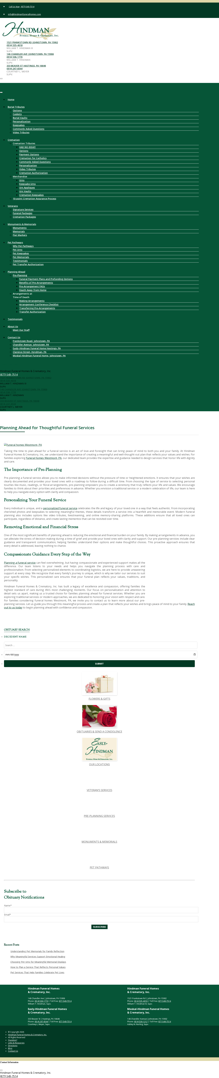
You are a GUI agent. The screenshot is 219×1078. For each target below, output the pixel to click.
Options (17, 110)
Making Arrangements (31, 300)
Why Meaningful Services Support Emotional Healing (37, 956)
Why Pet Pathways (23, 245)
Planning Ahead (16, 271)
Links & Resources (16, 1043)
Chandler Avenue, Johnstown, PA (31, 344)
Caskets (17, 114)
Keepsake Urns (27, 183)
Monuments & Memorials (22, 224)
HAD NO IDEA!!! (27, 147)
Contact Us (14, 337)
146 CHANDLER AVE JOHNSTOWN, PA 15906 (30, 54)
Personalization (21, 121)
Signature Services (23, 209)
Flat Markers (20, 235)
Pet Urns (17, 249)
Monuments (19, 227)
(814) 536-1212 (140, 1021)
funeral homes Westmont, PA (43, 458)
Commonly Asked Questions (28, 128)
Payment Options (29, 154)
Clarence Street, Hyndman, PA (29, 351)
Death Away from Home (32, 290)
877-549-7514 (65, 1001)
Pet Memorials (21, 257)
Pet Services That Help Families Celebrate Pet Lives (37, 972)
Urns (21, 180)
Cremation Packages (24, 216)
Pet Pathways (15, 242)
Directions (12, 1045)
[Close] (1, 92)
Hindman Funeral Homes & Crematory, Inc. (27, 1034)
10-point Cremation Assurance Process (34, 198)
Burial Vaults (20, 117)
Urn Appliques (27, 187)
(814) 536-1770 (14, 56)
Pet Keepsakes (21, 253)
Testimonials (20, 260)
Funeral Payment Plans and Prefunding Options (46, 278)
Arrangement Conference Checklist (39, 304)
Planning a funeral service (20, 562)
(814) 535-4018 (14, 45)
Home (11, 99)
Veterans (13, 205)
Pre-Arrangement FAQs (32, 286)
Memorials (19, 231)
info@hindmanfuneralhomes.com (24, 14)
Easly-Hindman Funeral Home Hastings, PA (37, 348)
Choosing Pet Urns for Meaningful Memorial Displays (38, 961)
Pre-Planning (20, 275)
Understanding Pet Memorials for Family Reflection (37, 951)
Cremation (14, 139)
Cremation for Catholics (32, 158)
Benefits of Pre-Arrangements (36, 282)
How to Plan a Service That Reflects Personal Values (38, 967)
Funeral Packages (22, 213)
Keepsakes (19, 125)
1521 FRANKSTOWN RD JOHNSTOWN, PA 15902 (32, 42)
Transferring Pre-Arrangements (37, 308)
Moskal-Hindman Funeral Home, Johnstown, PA (39, 355)
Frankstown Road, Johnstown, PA (31, 340)
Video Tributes (21, 132)
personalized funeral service (60, 508)
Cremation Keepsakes (31, 194)
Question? (12, 1040)
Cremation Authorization (33, 172)
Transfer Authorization (32, 311)
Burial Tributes (16, 106)
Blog (10, 1048)
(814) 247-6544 (14, 68)
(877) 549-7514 (27, 6)
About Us (13, 326)
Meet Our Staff (21, 330)
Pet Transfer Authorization (28, 264)
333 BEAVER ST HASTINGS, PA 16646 (26, 65)
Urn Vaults (25, 191)
